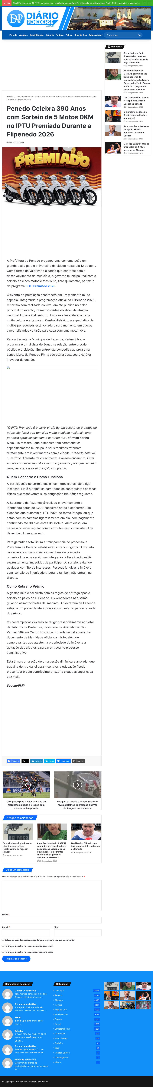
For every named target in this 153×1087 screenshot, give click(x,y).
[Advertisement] (52, 65)
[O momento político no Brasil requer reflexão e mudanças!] (113, 116)
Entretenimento (62, 1029)
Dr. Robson (60, 1033)
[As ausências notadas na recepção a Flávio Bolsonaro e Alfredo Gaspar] (113, 130)
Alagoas (23, 35)
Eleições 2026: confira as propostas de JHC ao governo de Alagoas (136, 146)
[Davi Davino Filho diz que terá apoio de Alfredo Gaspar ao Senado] (86, 832)
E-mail (6, 927)
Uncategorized (62, 1057)
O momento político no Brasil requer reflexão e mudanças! (135, 115)
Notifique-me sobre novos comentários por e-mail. (29, 946)
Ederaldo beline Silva (25, 1059)
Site (56, 927)
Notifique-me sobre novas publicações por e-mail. (29, 952)
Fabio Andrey (96, 35)
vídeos (58, 1062)
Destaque (20, 96)
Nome (5, 914)
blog (57, 1048)
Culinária (59, 1043)
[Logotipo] (76, 18)
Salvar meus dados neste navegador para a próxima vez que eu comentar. (40, 940)
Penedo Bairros (62, 1053)
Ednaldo (19, 1031)
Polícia (69, 35)
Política (60, 35)
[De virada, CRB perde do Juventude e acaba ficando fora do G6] (143, 1005)
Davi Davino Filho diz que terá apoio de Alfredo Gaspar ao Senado (86, 846)
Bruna (18, 1017)
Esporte (50, 35)
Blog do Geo (81, 35)
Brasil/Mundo (37, 35)
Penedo (13, 35)
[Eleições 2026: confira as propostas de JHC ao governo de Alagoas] (113, 148)
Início (11, 96)
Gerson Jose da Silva (25, 990)
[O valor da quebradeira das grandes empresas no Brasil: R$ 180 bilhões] (111, 1005)
